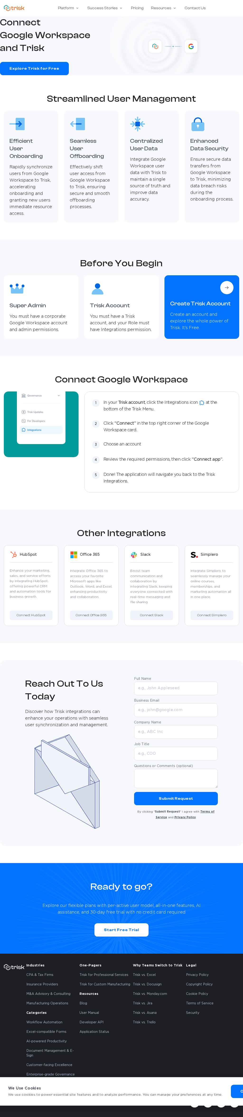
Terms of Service (200, 1003)
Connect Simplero (212, 615)
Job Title (141, 744)
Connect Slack (151, 615)
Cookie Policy (197, 994)
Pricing (137, 8)
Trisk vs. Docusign (147, 984)
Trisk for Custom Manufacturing (104, 984)
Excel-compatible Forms (46, 1031)
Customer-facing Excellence (49, 1065)
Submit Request (176, 798)
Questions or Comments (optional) (163, 766)
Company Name (147, 722)
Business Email (146, 700)
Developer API (91, 1022)
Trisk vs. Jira (142, 1003)
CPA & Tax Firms (39, 975)
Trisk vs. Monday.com (150, 994)
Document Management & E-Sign (50, 1053)
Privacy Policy (185, 817)
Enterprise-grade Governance (50, 1074)
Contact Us (195, 8)
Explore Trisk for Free (34, 68)
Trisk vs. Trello (144, 1022)
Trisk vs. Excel (144, 975)
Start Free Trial (121, 930)
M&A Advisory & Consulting (48, 994)
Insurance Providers (42, 984)
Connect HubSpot (31, 615)
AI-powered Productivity (46, 1041)
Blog (83, 1003)
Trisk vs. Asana (145, 1012)
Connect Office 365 (91, 615)
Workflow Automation (44, 1022)
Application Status (94, 1031)
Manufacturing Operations (47, 1003)
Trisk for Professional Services (103, 975)
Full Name (142, 678)
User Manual (89, 1012)
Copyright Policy (199, 984)
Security (192, 1012)
